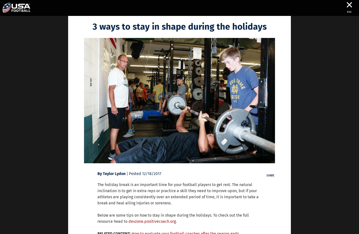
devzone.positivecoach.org (152, 221)
